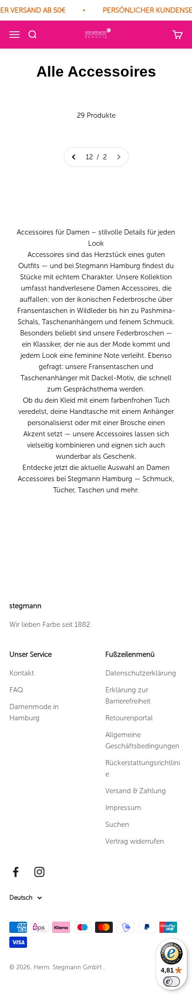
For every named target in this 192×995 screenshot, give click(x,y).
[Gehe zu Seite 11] (74, 157)
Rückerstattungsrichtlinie (142, 768)
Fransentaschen (42, 310)
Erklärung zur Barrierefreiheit (128, 695)
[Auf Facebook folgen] (15, 872)
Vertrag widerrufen (134, 841)
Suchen (117, 824)
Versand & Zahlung (135, 791)
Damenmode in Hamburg (34, 712)
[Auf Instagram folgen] (39, 872)
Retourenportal (129, 718)
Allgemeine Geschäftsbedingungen (142, 740)
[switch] (171, 981)
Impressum (123, 807)
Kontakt (21, 673)
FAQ (16, 690)
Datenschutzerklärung (140, 673)
